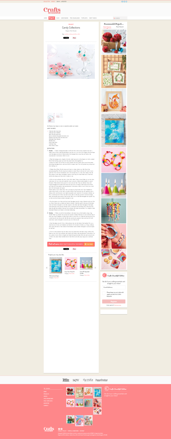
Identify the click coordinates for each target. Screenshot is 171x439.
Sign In (58, 1)
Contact (53, 1)
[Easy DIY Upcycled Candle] (79, 403)
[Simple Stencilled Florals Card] (79, 420)
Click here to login (117, 305)
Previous (47, 268)
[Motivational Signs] (97, 392)
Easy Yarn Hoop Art (70, 271)
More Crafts (71, 273)
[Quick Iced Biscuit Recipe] (88, 420)
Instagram (126, 1)
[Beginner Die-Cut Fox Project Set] (88, 391)
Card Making (64, 18)
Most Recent (120, 27)
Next (95, 268)
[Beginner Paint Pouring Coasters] (97, 411)
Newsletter (47, 1)
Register (64, 1)
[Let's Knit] (66, 380)
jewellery (75, 34)
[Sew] (76, 380)
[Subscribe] (71, 244)
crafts (78, 34)
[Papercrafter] (102, 380)
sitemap (82, 431)
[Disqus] (71, 304)
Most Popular (107, 27)
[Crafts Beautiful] (49, 429)
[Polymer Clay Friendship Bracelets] (97, 403)
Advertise (46, 403)
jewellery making (68, 34)
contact (46, 405)
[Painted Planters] (70, 419)
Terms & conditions (73, 431)
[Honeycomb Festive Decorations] (70, 391)
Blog (58, 18)
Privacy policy (62, 431)
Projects (51, 18)
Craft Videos (93, 18)
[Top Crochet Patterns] (87, 380)
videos (45, 396)
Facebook (122, 1)
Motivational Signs (54, 276)
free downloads (75, 18)
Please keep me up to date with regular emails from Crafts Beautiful (115, 294)
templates (84, 18)
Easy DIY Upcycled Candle (84, 272)
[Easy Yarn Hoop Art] (70, 403)
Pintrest (124, 1)
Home (45, 18)
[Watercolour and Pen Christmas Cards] (79, 392)
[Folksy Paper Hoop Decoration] (88, 403)
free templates (48, 401)
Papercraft (56, 277)
